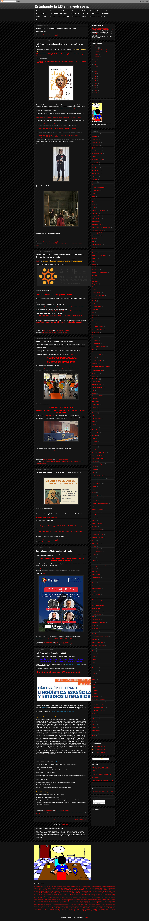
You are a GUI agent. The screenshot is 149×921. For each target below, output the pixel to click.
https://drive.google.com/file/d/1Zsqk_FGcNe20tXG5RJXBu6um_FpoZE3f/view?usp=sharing (59, 526)
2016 (95, 76)
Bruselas (65, 812)
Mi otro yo (94, 526)
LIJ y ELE (53, 332)
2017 (95, 73)
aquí (44, 573)
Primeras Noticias (96, 588)
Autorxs (94, 247)
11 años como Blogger (98, 187)
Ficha (93, 424)
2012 (95, 85)
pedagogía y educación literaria (100, 566)
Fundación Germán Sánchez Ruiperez (102, 780)
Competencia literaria (98, 329)
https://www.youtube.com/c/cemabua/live (46, 451)
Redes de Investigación (98, 600)
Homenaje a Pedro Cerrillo (99, 452)
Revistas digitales (96, 614)
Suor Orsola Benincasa (98, 645)
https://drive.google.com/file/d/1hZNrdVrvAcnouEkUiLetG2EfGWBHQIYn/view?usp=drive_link (59, 315)
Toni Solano (95, 668)
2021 (95, 64)
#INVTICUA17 (96, 173)
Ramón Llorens (96, 594)
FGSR (93, 421)
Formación (95, 427)
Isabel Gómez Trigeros (72, 461)
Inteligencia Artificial (97, 458)
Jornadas (94, 469)
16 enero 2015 (96, 190)
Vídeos (38, 19)
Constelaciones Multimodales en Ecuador (54, 551)
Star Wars (94, 639)
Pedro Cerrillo (95, 571)
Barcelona (94, 250)
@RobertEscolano (97, 153)
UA (93, 676)
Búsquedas (95, 284)
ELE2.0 (47, 332)
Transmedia (74, 644)
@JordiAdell (95, 139)
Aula (93, 241)
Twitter (94, 673)
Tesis (93, 656)
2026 (43, 461)
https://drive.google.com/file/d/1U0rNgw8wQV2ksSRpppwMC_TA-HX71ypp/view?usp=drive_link (60, 306)
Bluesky (94, 264)
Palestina (50, 541)
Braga (93, 278)
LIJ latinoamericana (97, 498)
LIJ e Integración (96, 495)
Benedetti (94, 252)
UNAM (48, 347)
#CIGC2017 (95, 162)
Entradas (96, 800)
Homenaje (95, 449)
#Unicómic (44, 541)
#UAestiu (94, 182)
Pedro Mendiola (96, 574)
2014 (95, 81)
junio (96, 48)
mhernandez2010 (97, 523)
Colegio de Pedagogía (50, 415)
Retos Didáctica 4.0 (97, 611)
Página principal (41, 10)
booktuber (94, 275)
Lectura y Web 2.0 (97, 483)
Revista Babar (96, 777)
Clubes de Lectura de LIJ (57, 10)
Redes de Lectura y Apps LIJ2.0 (59, 16)
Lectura (94, 481)
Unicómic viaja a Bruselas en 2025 (51, 653)
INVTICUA (95, 461)
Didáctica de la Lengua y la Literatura (102, 366)
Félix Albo (94, 415)
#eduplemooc (95, 167)
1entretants (95, 193)
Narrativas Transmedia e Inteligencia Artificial (56, 28)
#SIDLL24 (94, 179)
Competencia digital (50, 461)
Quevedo (55, 243)
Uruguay (94, 713)
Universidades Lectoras (98, 707)
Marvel (94, 515)
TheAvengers (95, 659)
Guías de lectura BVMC (79, 16)
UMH (93, 685)
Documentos (95, 373)
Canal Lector (95, 783)
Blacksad (94, 258)
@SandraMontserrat (97, 159)
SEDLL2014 (95, 628)
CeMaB (94, 301)
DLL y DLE (71, 10)
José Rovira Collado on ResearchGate (102, 791)
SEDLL (94, 625)
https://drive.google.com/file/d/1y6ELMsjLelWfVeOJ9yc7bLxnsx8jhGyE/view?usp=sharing (58, 368)
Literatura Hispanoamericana (100, 503)
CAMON (94, 289)
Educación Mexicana (61, 461)
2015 (95, 78)
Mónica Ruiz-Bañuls (47, 243)
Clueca (94, 318)
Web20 (94, 724)
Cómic (93, 323)
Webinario (64, 332)
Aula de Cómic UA (97, 244)
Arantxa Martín (96, 235)
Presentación (95, 585)
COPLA (94, 349)
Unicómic (67, 243)
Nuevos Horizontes (97, 551)
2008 (95, 95)
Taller (93, 648)
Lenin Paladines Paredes (70, 554)
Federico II (95, 413)
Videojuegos (95, 719)
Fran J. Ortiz (95, 430)
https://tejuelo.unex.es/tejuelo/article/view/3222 (47, 568)
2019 (95, 69)
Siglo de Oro (61, 243)
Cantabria (94, 298)
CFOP (71, 354)
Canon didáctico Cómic (98, 295)
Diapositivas (95, 363)
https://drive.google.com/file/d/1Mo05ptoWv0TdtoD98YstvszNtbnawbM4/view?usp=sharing (58, 123)
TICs (93, 665)
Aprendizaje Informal (97, 230)
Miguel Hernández (97, 529)
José (93, 472)
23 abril (94, 207)
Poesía (94, 580)
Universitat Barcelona (98, 710)
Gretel (93, 438)
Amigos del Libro (96, 216)
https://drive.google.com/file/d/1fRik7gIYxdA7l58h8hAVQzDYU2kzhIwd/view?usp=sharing (58, 117)
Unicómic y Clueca (41, 13)
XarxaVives (95, 733)
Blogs (93, 261)
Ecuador (57, 644)
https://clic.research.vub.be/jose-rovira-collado (62, 711)
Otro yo (94, 557)
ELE (43, 332)
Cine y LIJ (94, 315)
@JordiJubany (96, 142)
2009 (95, 92)
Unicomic (94, 690)
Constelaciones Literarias (48, 644)
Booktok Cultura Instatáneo (99, 272)
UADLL (94, 679)
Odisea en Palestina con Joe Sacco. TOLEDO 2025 (58, 472)
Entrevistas (95, 401)
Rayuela (94, 597)
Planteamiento (96, 577)
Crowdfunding (96, 352)
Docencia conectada (97, 370)
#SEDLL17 (95, 176)
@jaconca (94, 136)
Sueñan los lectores (97, 642)
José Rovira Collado (99, 746)
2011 (95, 88)
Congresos (95, 340)
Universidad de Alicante (98, 699)
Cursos (51, 813)
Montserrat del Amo (97, 537)
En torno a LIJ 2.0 (97, 396)
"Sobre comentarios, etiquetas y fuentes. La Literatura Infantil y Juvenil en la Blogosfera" (102, 29)
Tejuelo (94, 651)
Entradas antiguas (80, 820)
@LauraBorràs (96, 145)
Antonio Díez (95, 221)
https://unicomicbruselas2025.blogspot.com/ (68, 108)
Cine (93, 312)
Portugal (59, 332)
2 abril (93, 196)
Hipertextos (95, 444)
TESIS (38, 16)
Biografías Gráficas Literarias (55, 812)
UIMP (93, 682)
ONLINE (56, 761)
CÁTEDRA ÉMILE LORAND (73, 664)
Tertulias (94, 653)
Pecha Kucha (95, 563)
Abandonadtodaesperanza (99, 210)
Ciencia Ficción (96, 309)
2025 (95, 59)
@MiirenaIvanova (96, 148)
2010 (95, 90)
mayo (97, 54)
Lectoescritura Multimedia (99, 478)
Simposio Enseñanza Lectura (100, 636)
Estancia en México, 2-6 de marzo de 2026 (54, 341)
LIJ (50, 332)
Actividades (95, 213)
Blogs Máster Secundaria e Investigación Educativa (93, 10)
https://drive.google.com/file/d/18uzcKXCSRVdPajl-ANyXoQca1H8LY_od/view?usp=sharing (59, 531)
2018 (95, 71)
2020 (95, 66)
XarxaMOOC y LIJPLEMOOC (59, 13)
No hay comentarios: (64, 35)
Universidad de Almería (76, 243)
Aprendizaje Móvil (97, 233)
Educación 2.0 (96, 381)
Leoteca (94, 486)
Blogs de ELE (75, 13)
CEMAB (55, 417)
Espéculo (94, 33)
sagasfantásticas (96, 619)
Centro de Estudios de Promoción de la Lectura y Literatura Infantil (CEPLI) (102, 773)
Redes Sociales (96, 608)
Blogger (86, 917)
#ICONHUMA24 (96, 170)
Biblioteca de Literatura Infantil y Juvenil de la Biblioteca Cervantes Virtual (101, 769)
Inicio (55, 820)
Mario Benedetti (96, 512)
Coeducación (95, 320)
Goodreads (95, 435)
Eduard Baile (95, 379)
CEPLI (93, 303)
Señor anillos (95, 631)
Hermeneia (95, 441)
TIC (93, 662)
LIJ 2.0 (94, 492)
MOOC (94, 540)
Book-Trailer (95, 267)
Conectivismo (95, 335)
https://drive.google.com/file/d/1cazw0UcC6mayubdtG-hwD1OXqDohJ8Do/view (55, 638)
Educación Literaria (97, 384)
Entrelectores (95, 398)
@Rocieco (95, 156)
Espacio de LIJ (96, 404)
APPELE (38, 261)
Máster (94, 517)
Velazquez (38, 245)
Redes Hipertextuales (98, 605)
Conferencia (95, 337)
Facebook (94, 410)
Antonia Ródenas (96, 218)
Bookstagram (95, 269)
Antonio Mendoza (96, 224)
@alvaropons (95, 133)
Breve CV (85, 13)
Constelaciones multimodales (98, 16)
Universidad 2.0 (96, 696)
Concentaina (95, 332)
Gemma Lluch (96, 432)
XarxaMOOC (95, 730)
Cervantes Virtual (72, 812)
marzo (97, 56)
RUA (93, 617)
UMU (93, 687)
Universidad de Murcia (98, 704)
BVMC (93, 286)
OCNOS (94, 554)
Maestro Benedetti (97, 509)
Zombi (93, 736)
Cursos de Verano (97, 360)
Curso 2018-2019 (96, 354)
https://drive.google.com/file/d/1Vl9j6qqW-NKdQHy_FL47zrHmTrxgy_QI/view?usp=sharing (58, 310)
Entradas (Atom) (65, 824)
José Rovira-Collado (99, 752)
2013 (95, 83)
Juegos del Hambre (97, 475)
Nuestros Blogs (96, 549)
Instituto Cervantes (97, 455)
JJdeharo (94, 466)
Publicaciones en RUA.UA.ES (100, 13)
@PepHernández (96, 150)
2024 (95, 62)
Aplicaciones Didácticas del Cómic (101, 227)
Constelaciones (81, 812)
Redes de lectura (96, 602)
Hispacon (94, 447)
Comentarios (97, 803)
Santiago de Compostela (98, 622)
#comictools (95, 165)
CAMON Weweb (96, 292)
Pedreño (94, 568)
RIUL (45, 16)
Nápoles (94, 546)
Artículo (94, 238)
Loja (61, 644)
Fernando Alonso (96, 418)
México (80, 461)
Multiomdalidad (66, 644)
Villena (94, 721)
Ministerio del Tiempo (98, 532)
